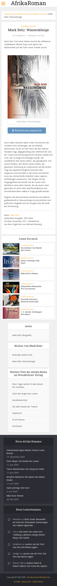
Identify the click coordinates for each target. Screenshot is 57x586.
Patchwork (17, 426)
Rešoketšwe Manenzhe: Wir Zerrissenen (31, 287)
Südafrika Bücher (38, 14)
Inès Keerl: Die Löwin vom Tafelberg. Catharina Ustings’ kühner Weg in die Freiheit (29, 534)
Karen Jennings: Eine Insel (30, 261)
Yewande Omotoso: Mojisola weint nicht (29, 300)
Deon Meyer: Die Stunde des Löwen (31, 249)
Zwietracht (17, 413)
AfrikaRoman (28, 3)
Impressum (26, 581)
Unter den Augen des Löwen (25, 393)
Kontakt (17, 581)
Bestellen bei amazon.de (28, 130)
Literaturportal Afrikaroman (16, 14)
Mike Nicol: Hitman (29, 273)
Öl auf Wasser (18, 419)
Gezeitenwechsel (19, 400)
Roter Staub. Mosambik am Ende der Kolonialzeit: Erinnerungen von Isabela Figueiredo (30, 522)
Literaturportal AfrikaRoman (38, 577)
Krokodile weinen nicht (22, 355)
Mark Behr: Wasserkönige (23, 361)
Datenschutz (38, 581)
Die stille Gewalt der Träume (25, 406)
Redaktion (20, 35)
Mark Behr (15, 215)
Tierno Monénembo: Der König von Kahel (25, 469)
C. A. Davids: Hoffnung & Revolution (31, 313)
